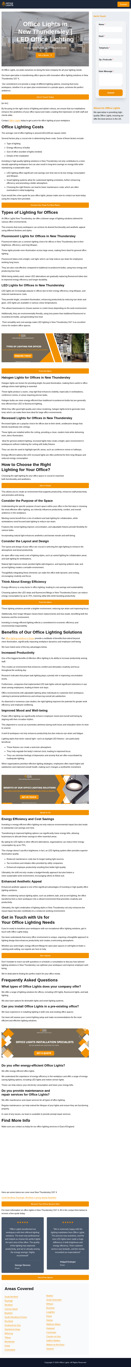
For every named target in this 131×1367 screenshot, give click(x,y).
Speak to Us (45, 813)
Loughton (50, 1312)
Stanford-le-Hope (12, 1329)
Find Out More (45, 371)
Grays (7, 1346)
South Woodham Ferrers (16, 1317)
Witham (49, 1304)
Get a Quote (43, 55)
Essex (49, 1316)
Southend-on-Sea (13, 1325)
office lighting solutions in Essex (19, 638)
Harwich (50, 1349)
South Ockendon (54, 1300)
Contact (123, 4)
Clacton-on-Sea (53, 1336)
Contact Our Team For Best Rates (45, 205)
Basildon (52, 1198)
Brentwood (9, 1342)
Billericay (9, 1333)
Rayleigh (20, 1198)
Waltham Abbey (53, 1324)
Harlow (49, 1320)
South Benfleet (8, 1198)
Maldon (49, 1296)
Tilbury (8, 1337)
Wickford (29, 1198)
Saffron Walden (53, 1340)
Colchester (51, 1332)
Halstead (50, 1328)
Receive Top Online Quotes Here (45, 1204)
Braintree (50, 1308)
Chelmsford (10, 1350)
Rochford (9, 1321)
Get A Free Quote (45, 1277)
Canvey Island (40, 1198)
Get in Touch (45, 486)
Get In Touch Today (45, 97)
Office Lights (14, 120)
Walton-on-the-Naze (55, 1345)
